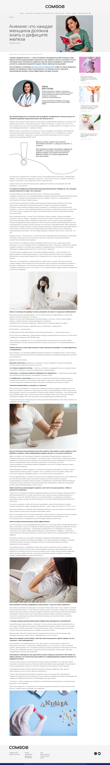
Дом (52, 13)
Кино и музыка (44, 756)
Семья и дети (29, 13)
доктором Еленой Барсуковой (43, 67)
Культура (68, 13)
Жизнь (74, 13)
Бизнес (22, 13)
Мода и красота (59, 13)
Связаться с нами (14, 754)
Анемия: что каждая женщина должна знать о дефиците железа (28, 54)
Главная (11, 54)
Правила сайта (13, 752)
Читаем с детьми (82, 13)
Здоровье (11, 17)
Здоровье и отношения (42, 13)
